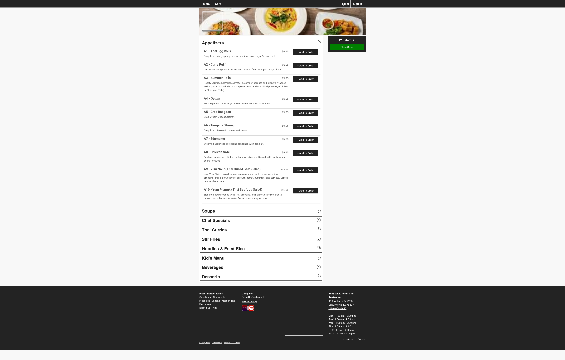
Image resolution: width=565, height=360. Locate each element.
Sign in (357, 4)
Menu (206, 4)
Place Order (347, 47)
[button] (261, 43)
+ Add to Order (305, 52)
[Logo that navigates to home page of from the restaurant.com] (245, 308)
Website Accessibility (232, 343)
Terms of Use (217, 343)
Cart (218, 4)
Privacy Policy (204, 343)
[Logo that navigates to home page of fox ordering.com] (251, 308)
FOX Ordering (249, 301)
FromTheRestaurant (253, 297)
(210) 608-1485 (208, 307)
